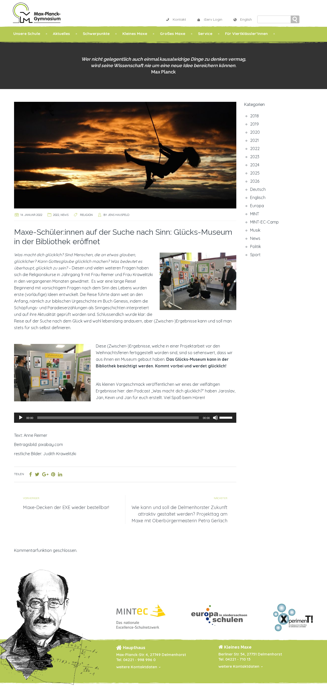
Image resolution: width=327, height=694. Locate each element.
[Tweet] (37, 474)
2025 (255, 173)
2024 (254, 164)
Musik (255, 230)
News (64, 215)
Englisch (257, 197)
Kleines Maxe (134, 33)
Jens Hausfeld (118, 215)
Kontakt (179, 19)
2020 (255, 132)
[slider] (226, 417)
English (246, 19)
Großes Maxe (172, 33)
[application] (125, 418)
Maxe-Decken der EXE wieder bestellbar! (66, 507)
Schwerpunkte (96, 33)
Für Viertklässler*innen (246, 33)
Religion (86, 215)
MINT (254, 213)
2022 (56, 215)
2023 (254, 156)
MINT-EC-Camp (264, 222)
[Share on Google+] (45, 474)
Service (205, 33)
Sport (255, 254)
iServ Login (213, 19)
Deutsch (258, 189)
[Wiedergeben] (20, 417)
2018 (254, 115)
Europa (257, 205)
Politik (255, 246)
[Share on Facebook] (30, 474)
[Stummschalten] (215, 417)
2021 (254, 140)
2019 (254, 124)
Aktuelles (61, 33)
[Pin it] (53, 474)
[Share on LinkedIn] (60, 474)
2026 (254, 181)
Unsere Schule (26, 33)
